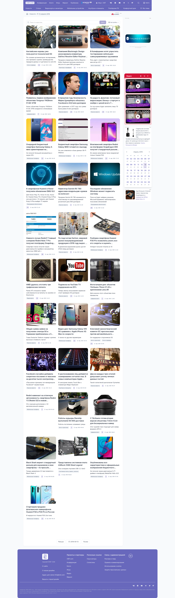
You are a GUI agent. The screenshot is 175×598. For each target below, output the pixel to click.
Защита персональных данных (115, 570)
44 (91, 207)
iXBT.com (70, 559)
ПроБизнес (74, 3)
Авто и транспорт (95, 65)
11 (42, 158)
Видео (129, 76)
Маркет (65, 3)
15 (71, 296)
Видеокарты (30, 298)
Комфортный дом (129, 8)
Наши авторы (91, 559)
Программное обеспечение (34, 204)
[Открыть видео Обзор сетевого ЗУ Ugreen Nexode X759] (138, 86)
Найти (103, 22)
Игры (58, 3)
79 (27, 207)
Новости (29, 8)
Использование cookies (113, 566)
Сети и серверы (31, 65)
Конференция (42, 3)
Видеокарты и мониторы (54, 8)
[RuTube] (133, 3)
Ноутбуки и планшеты (96, 8)
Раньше (61, 542)
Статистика (91, 562)
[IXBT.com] (27, 14)
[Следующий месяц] (149, 152)
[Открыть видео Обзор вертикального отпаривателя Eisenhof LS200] (138, 117)
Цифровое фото (31, 114)
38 (42, 254)
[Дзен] (115, 3)
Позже (85, 542)
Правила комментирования (114, 562)
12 (39, 65)
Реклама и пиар (110, 559)
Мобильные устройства (75, 8)
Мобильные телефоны (33, 158)
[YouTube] (119, 3)
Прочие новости (63, 112)
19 (71, 112)
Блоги (51, 3)
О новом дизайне (48, 570)
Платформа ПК (113, 8)
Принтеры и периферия (65, 67)
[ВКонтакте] (111, 3)
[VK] (134, 586)
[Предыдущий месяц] (127, 152)
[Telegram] (124, 3)
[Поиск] (138, 3)
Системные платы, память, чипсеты (68, 471)
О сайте (45, 566)
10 (103, 112)
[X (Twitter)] (128, 3)
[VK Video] (144, 76)
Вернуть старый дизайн (50, 579)
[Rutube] (148, 76)
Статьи (38, 8)
